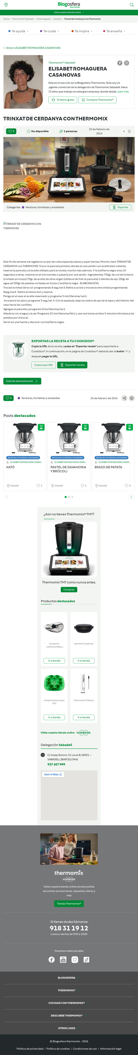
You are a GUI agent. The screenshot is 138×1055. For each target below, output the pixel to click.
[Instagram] (75, 960)
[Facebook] (51, 960)
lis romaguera (43, 19)
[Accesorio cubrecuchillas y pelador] (54, 626)
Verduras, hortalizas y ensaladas (23, 457)
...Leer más (122, 91)
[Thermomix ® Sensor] (83, 683)
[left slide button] (6, 497)
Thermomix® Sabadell (22, 19)
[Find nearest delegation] (6, 5)
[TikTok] (86, 960)
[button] (132, 5)
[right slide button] (131, 497)
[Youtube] (63, 960)
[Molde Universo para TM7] (54, 683)
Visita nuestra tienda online (67, 12)
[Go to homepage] (69, 5)
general (57, 19)
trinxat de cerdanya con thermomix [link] (82, 19)
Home (6, 19)
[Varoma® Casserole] (83, 626)
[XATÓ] (25, 441)
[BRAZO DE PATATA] (113, 441)
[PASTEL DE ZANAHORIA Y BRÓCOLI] (69, 441)
